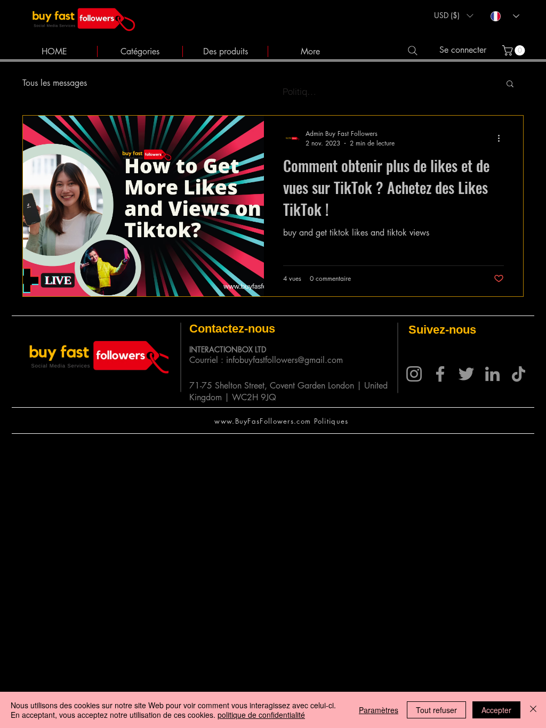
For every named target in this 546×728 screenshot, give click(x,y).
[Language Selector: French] (505, 16)
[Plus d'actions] (502, 138)
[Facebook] (440, 373)
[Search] (412, 50)
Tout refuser (436, 710)
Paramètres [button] (378, 710)
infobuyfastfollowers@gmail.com (284, 360)
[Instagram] (414, 373)
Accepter (496, 710)
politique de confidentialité (261, 714)
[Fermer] (533, 709)
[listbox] (453, 15)
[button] (453, 15)
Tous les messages (54, 82)
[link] (514, 50)
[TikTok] (518, 373)
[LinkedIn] (492, 373)
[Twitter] (466, 373)
